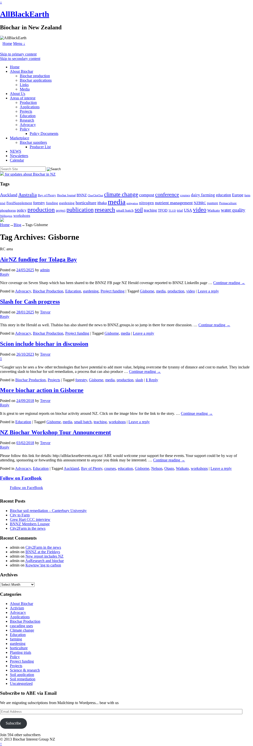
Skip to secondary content (20, 58)
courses (185, 195)
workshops (21, 215)
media (117, 202)
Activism (17, 608)
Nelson (156, 468)
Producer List (40, 147)
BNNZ (82, 195)
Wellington (6, 216)
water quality (233, 210)
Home (7, 43)
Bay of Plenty (47, 195)
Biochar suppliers (33, 142)
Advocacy (28, 125)
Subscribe (13, 723)
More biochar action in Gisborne (42, 390)
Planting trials (20, 652)
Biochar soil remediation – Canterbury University (48, 511)
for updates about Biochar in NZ (30, 174)
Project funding (113, 291)
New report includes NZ (44, 556)
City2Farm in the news (27, 528)
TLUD (172, 210)
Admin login (66, 739)
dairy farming (203, 195)
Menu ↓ (19, 43)
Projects (26, 111)
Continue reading (229, 283)
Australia (27, 194)
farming (16, 639)
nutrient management (174, 202)
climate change (121, 194)
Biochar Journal (66, 195)
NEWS (15, 151)
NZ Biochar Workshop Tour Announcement (55, 432)
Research (27, 120)
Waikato (213, 210)
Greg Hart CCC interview (30, 519)
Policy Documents (44, 133)
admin (45, 270)
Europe (237, 195)
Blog (17, 225)
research (105, 209)
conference (167, 195)
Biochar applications (36, 80)
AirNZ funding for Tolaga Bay (38, 259)
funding (52, 203)
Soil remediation (22, 679)
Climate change (22, 630)
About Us (17, 93)
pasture (212, 203)
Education (28, 116)
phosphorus (8, 210)
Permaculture (228, 203)
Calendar (17, 160)
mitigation (132, 203)
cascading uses (21, 626)
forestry (39, 203)
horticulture (86, 202)
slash (139, 380)
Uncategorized (21, 683)
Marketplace (19, 138)
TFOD (163, 210)
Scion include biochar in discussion (44, 344)
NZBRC (200, 203)
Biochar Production (48, 291)
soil (139, 209)
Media (25, 89)
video (199, 209)
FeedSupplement (19, 203)
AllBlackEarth (24, 14)
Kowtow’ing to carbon (43, 565)
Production (28, 102)
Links (24, 85)
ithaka (102, 203)
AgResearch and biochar (44, 561)
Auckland (8, 194)
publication (80, 209)
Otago (169, 468)
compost (146, 194)
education (223, 195)
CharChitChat (95, 195)
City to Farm (20, 515)
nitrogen (146, 202)
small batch (125, 210)
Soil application (22, 675)
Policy (25, 129)
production (41, 209)
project (60, 210)
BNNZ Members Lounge (30, 524)
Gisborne (147, 291)
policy (21, 210)
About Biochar (21, 71)
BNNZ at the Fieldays (42, 552)
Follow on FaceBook (21, 478)
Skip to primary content (18, 54)
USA (188, 210)
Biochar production (35, 76)
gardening (67, 203)
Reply (152, 380)
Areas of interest (22, 98)
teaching (150, 210)
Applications (30, 107)
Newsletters (19, 156)
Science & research (25, 670)
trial (180, 210)
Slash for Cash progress (30, 301)
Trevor (45, 312)
